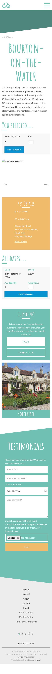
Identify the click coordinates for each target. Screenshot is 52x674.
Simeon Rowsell (34, 660)
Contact (26, 603)
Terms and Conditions (26, 621)
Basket (26, 589)
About (26, 598)
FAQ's (26, 341)
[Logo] (6, 5)
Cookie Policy (26, 617)
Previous (6, 184)
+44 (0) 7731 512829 (26, 657)
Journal (26, 594)
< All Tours (7, 37)
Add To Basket (14, 149)
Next (46, 184)
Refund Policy (26, 612)
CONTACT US (26, 352)
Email (26, 607)
